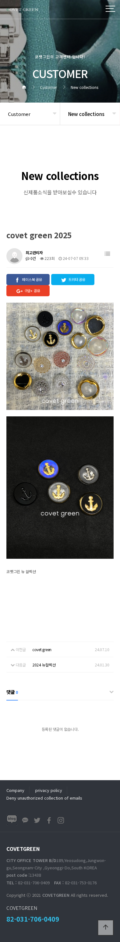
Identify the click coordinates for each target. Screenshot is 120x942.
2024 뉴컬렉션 (44, 664)
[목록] (107, 253)
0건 (32, 258)
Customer (19, 114)
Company (15, 790)
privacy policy (48, 790)
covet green (42, 649)
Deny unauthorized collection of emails (44, 798)
